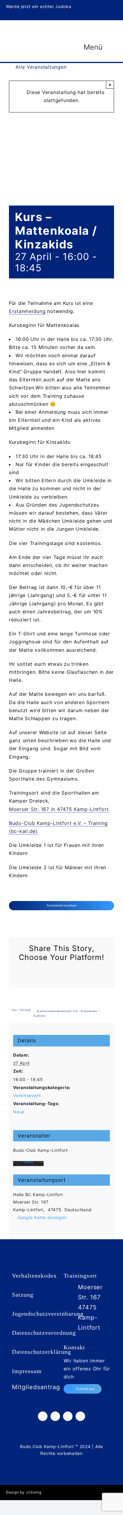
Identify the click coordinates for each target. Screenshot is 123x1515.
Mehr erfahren (28, 1165)
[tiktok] (106, 5)
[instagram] (96, 5)
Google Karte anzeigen (42, 1217)
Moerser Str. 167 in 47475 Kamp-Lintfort (59, 809)
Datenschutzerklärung (41, 1351)
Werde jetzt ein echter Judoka (38, 6)
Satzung (22, 1294)
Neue (18, 1111)
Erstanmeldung (27, 311)
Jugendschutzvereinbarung (48, 1313)
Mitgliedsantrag (36, 1387)
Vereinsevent (27, 1095)
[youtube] (115, 5)
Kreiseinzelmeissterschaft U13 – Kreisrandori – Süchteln (66, 1013)
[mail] (115, 15)
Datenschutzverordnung (44, 1332)
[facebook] (87, 5)
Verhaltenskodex (34, 1275)
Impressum (27, 1371)
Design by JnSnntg (23, 1492)
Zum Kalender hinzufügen (62, 905)
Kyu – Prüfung (21, 1009)
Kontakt (74, 1347)
